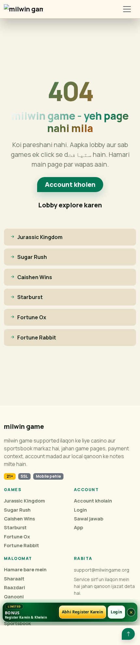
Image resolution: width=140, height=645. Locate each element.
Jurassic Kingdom (24, 501)
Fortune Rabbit (21, 545)
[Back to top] (128, 634)
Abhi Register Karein (82, 612)
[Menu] (127, 9)
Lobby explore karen (70, 205)
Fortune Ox (17, 536)
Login (80, 510)
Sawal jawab (88, 519)
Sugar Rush (17, 510)
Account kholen (70, 184)
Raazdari (14, 587)
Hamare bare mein (25, 569)
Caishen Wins (19, 519)
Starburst (15, 527)
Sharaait (14, 579)
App (78, 527)
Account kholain (93, 501)
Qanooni (14, 596)
